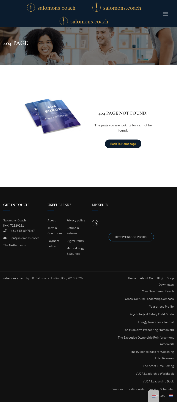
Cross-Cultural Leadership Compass (149, 299)
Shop (170, 278)
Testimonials (136, 389)
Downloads (166, 285)
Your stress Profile (161, 306)
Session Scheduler (161, 389)
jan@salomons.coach (25, 238)
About (51, 220)
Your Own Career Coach (158, 291)
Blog (160, 278)
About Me (146, 278)
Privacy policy (75, 220)
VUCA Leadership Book (158, 381)
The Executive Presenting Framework (148, 330)
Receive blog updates (131, 237)
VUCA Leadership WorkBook (155, 374)
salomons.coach (14, 278)
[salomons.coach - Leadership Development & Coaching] (57, 7)
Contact (159, 395)
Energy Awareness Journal (156, 322)
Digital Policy (75, 241)
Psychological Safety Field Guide (152, 314)
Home (132, 278)
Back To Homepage (123, 144)
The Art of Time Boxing (158, 366)
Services (117, 389)
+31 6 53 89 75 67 (23, 231)
